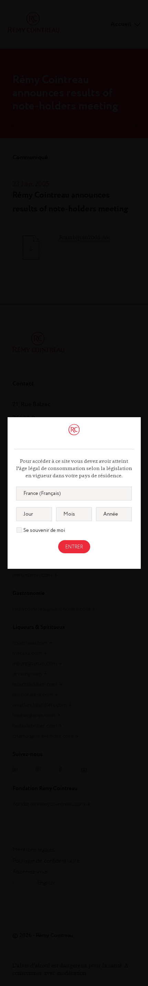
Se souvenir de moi (44, 530)
